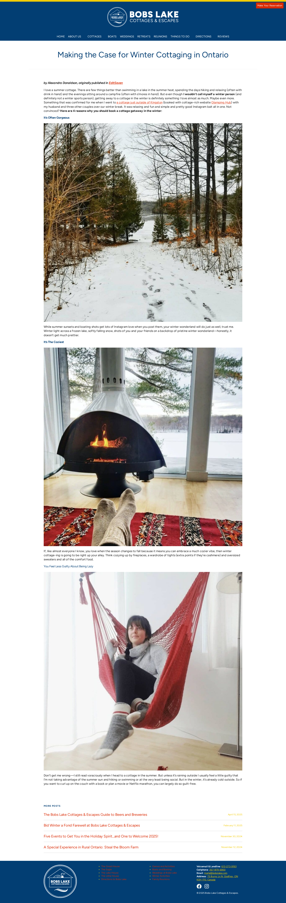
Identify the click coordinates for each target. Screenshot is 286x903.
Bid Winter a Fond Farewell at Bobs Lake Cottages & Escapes (92, 825)
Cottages (95, 36)
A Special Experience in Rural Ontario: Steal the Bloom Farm (91, 847)
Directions (203, 36)
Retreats (143, 36)
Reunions (160, 36)
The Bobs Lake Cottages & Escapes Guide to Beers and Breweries (95, 815)
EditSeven (116, 83)
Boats (112, 36)
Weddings (127, 36)
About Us (74, 36)
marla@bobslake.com (215, 873)
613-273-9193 (228, 866)
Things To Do (180, 36)
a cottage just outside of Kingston (140, 102)
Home (61, 36)
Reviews (223, 36)
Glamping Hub (221, 102)
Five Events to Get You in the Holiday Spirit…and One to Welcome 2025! (101, 836)
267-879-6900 (217, 869)
